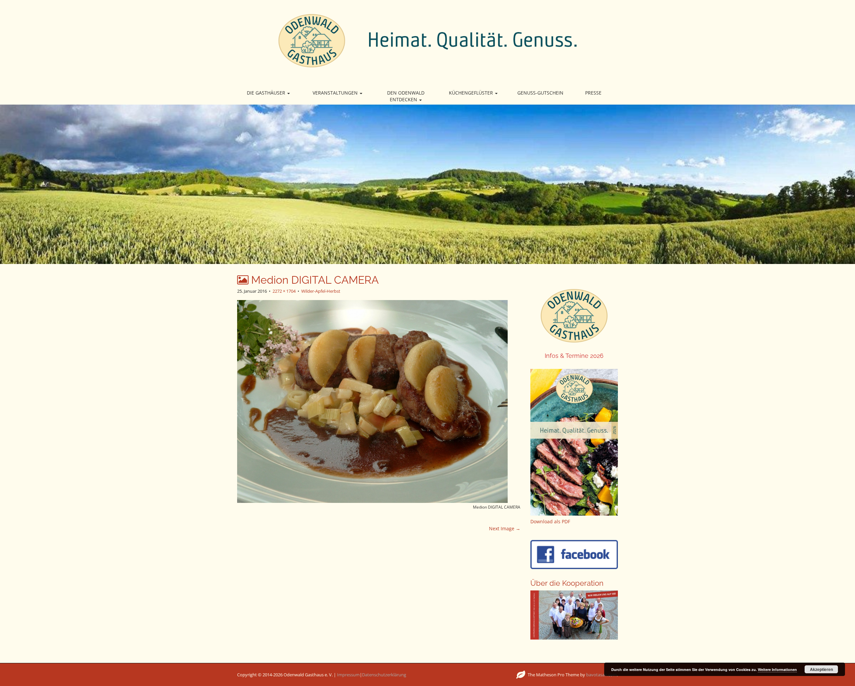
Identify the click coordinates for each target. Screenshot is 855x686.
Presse (593, 93)
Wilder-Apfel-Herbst (320, 291)
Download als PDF (550, 521)
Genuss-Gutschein (540, 93)
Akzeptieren (821, 669)
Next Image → (504, 528)
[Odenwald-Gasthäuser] (427, 40)
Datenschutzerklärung (384, 675)
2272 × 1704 (284, 291)
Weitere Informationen (777, 669)
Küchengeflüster (471, 93)
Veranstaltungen (336, 93)
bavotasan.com (601, 675)
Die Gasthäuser (267, 93)
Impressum (348, 675)
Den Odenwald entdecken (405, 96)
